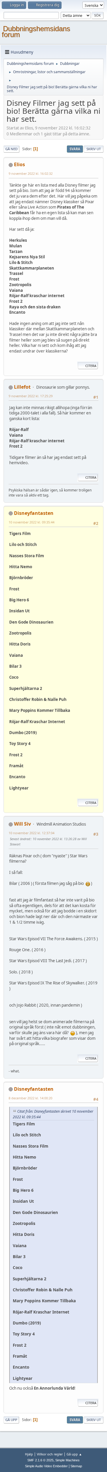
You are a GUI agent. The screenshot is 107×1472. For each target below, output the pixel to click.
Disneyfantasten (34, 513)
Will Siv (22, 824)
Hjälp (29, 1454)
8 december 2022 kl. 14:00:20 (30, 1098)
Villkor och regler (50, 1454)
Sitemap (76, 1466)
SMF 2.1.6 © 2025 (40, 1460)
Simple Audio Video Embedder (46, 1466)
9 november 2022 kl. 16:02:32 (31, 173)
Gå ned (11, 149)
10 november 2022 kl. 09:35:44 (31, 522)
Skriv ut (93, 149)
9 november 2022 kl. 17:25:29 (31, 396)
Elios (19, 164)
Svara (75, 149)
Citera (90, 365)
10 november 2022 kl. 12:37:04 (31, 833)
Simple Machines (67, 1460)
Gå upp (11, 1419)
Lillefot (22, 387)
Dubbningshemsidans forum (36, 32)
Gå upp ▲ (74, 1454)
